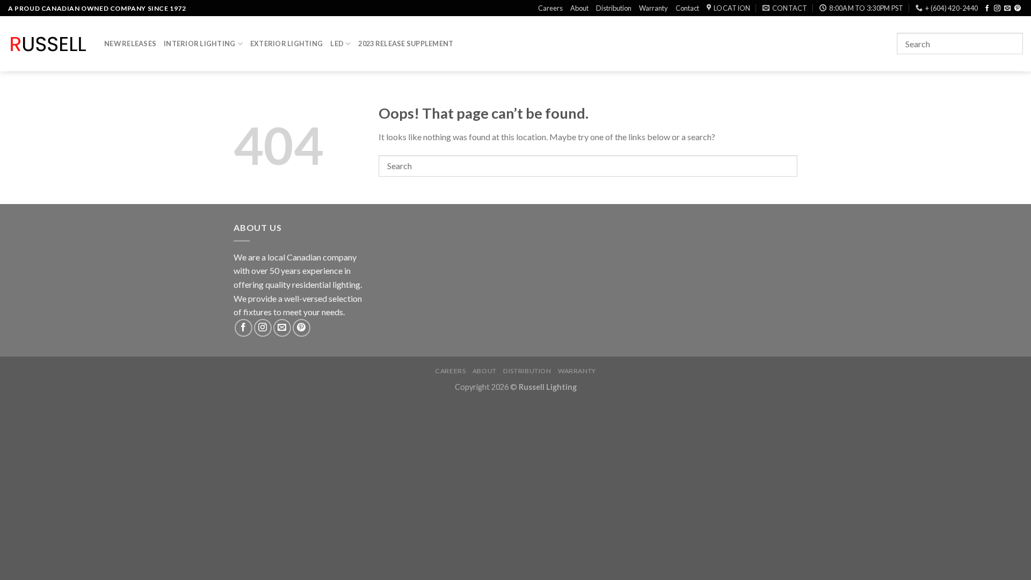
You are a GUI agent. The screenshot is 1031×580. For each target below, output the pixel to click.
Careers (550, 8)
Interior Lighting (199, 43)
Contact (687, 8)
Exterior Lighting (286, 43)
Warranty (653, 8)
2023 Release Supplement (405, 43)
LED (337, 43)
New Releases (130, 43)
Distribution (613, 8)
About (579, 8)
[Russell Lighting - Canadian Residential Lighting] (48, 44)
